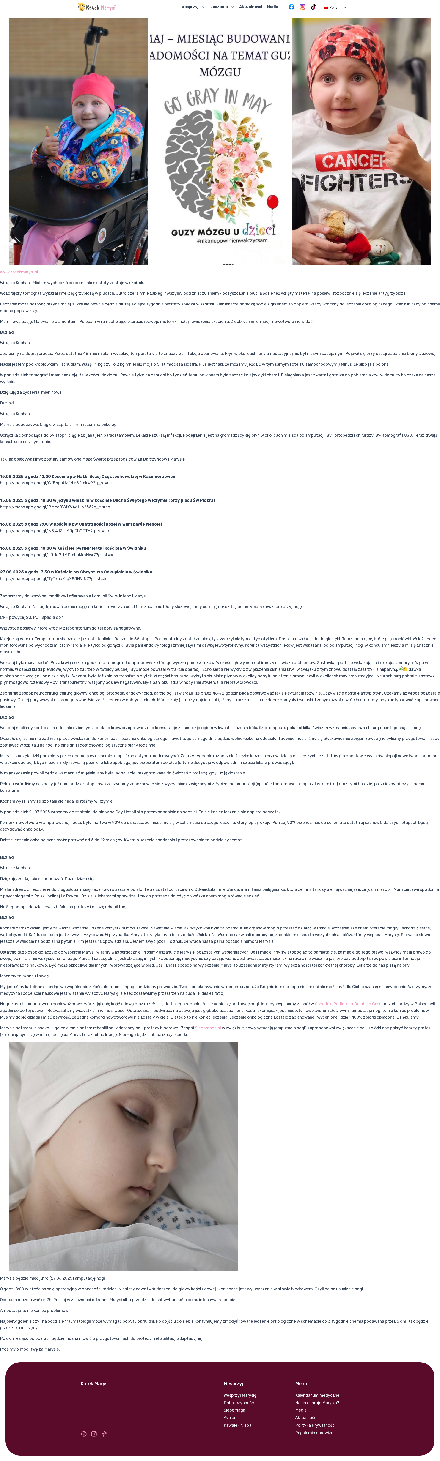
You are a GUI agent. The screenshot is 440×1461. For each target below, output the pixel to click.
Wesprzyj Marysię (240, 1395)
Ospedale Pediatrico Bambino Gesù (348, 1003)
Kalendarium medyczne (317, 1395)
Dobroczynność (239, 1402)
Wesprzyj (190, 7)
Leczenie (219, 7)
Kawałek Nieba (237, 1425)
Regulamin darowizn (314, 1432)
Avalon (230, 1417)
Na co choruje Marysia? (317, 1402)
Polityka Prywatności (315, 1425)
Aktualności (250, 7)
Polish (334, 7)
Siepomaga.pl (208, 1027)
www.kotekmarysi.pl (19, 272)
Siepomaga (234, 1410)
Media (272, 7)
